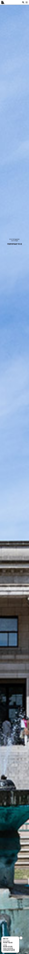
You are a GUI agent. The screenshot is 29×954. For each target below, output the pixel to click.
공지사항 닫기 (21, 938)
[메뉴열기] (26, 2)
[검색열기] (23, 2)
